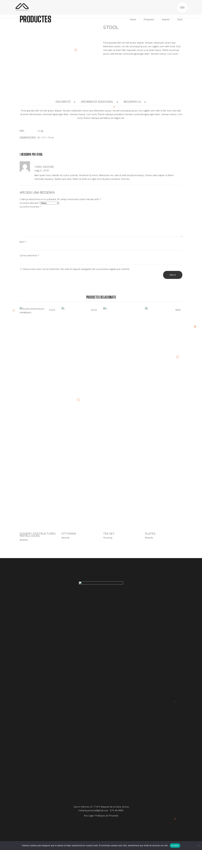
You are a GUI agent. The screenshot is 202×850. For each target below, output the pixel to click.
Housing (107, 537)
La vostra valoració (30, 202)
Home (133, 19)
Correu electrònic (29, 255)
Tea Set (109, 533)
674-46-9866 (116, 810)
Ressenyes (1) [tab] (132, 101)
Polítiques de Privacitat (106, 815)
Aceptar (175, 845)
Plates (150, 533)
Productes (149, 19)
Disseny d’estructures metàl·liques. (38, 534)
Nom (23, 241)
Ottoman (69, 533)
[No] (198, 845)
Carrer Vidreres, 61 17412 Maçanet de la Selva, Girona (101, 806)
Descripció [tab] (63, 101)
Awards (165, 19)
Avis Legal (88, 815)
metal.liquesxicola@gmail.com (93, 810)
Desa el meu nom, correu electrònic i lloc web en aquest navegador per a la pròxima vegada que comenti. (76, 269)
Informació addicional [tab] (97, 101)
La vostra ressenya (30, 206)
